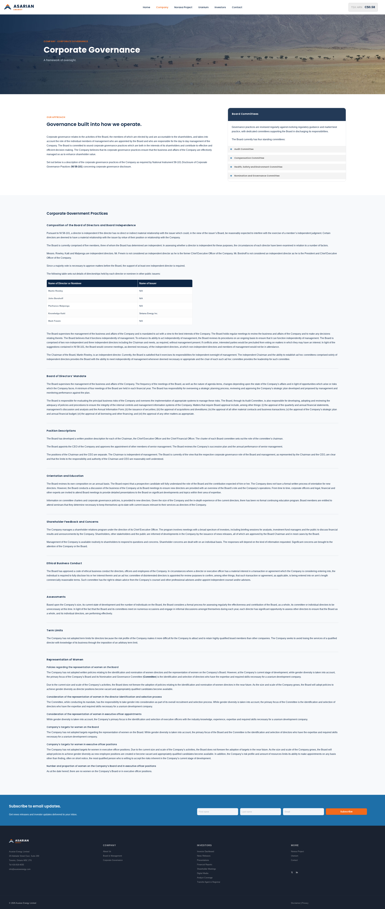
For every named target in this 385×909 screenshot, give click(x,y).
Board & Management (112, 856)
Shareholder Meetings (206, 869)
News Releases (204, 856)
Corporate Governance (113, 860)
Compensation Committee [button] (249, 157)
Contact (294, 860)
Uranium (294, 856)
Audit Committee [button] (244, 149)
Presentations (203, 860)
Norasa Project (297, 851)
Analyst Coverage (205, 878)
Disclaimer (295, 903)
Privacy (305, 903)
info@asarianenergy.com (20, 869)
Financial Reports (204, 864)
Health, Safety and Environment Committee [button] (258, 166)
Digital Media (202, 873)
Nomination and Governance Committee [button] (257, 175)
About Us (107, 851)
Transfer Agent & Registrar (208, 882)
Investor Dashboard (205, 851)
